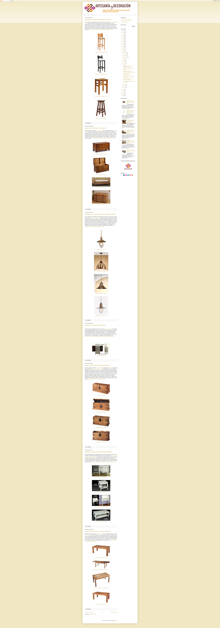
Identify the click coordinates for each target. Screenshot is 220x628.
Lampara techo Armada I (101, 271)
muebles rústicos (99, 533)
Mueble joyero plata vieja (101, 355)
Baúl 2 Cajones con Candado (101, 174)
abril (124, 64)
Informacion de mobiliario (126, 20)
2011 (123, 90)
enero (124, 87)
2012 (123, 89)
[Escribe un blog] (86, 123)
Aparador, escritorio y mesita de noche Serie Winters (131, 151)
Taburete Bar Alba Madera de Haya (101, 52)
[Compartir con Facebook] (89, 123)
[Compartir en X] (88, 123)
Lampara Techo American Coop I (101, 293)
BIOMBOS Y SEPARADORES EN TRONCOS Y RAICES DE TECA (131, 141)
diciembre (125, 52)
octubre (124, 55)
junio (124, 61)
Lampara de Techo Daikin (101, 249)
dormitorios (110, 367)
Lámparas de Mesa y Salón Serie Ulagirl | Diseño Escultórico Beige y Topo (130, 112)
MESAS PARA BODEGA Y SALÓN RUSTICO (98, 531)
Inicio (85, 14)
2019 (123, 41)
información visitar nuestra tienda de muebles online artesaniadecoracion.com (99, 336)
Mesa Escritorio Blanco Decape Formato (101, 506)
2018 (123, 43)
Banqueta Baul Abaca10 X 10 (101, 187)
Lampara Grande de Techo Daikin (101, 315)
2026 (123, 30)
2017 (123, 44)
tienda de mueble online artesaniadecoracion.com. (97, 378)
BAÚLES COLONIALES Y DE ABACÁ (95, 128)
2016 (123, 46)
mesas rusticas (88, 535)
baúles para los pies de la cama (97, 369)
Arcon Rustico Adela (101, 395)
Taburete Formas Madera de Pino (101, 118)
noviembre (125, 53)
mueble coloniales (99, 130)
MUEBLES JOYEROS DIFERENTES (95, 325)
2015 (123, 47)
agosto (124, 58)
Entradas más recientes (89, 612)
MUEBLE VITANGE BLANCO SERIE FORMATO (98, 452)
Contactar (92, 14)
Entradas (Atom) (93, 614)
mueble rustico (99, 367)
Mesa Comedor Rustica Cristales (101, 557)
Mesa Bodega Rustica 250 (101, 604)
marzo (124, 84)
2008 (123, 95)
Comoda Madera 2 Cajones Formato (101, 477)
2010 (123, 92)
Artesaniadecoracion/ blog (126, 19)
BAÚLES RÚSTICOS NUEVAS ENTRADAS (97, 365)
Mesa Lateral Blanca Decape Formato (101, 491)
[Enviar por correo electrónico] (85, 123)
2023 (123, 35)
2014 (123, 49)
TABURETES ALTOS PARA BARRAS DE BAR (98, 19)
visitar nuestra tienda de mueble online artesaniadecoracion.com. (101, 29)
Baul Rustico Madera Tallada (101, 427)
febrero (124, 85)
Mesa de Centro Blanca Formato (101, 521)
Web (88, 14)
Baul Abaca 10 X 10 (101, 204)
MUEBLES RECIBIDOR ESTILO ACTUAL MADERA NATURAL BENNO (131, 131)
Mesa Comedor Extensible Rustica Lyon (101, 569)
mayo (124, 63)
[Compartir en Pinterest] (90, 123)
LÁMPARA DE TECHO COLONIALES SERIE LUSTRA (100, 214)
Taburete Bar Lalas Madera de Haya (101, 74)
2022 (123, 36)
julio (124, 60)
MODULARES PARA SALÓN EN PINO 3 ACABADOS (130, 121)
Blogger (116, 620)
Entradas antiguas (114, 612)
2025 (123, 32)
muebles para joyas (108, 328)
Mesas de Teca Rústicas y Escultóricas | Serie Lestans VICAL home (131, 102)
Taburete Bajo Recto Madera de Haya (101, 96)
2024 (123, 33)
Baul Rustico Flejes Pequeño (101, 412)
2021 (123, 38)
